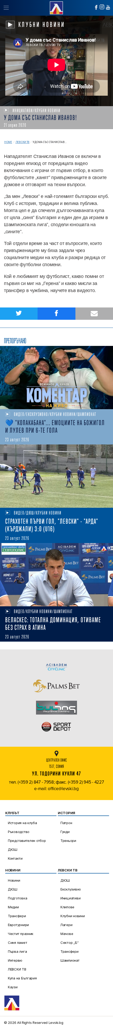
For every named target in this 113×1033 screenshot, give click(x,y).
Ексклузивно (70, 889)
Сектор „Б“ (69, 942)
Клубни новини (72, 916)
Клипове (67, 907)
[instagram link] (102, 7)
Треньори (68, 840)
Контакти (15, 858)
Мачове (66, 934)
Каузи (13, 987)
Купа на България (22, 978)
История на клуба (22, 823)
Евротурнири (18, 925)
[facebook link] (96, 7)
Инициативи (70, 898)
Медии (13, 907)
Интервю (15, 960)
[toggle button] (6, 8)
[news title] (56, 377)
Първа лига (17, 951)
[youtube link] (108, 7)
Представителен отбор (27, 840)
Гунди (65, 832)
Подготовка (17, 898)
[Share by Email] (94, 313)
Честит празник (20, 934)
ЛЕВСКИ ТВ (17, 969)
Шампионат (70, 960)
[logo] (56, 7)
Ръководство (18, 832)
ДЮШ (12, 849)
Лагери (66, 925)
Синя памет (17, 942)
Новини (14, 880)
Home (8, 142)
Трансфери (17, 916)
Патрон (66, 823)
